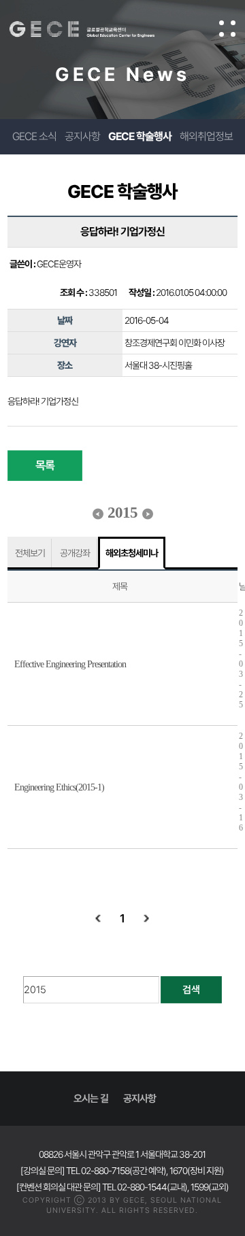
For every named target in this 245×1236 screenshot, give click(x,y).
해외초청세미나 (131, 553)
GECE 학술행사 (140, 136)
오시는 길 (91, 1098)
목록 (44, 465)
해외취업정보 (206, 136)
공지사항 (82, 136)
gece (96, 29)
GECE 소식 (34, 136)
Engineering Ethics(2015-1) (59, 787)
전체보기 (30, 553)
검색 (191, 990)
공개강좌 (75, 553)
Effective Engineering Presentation (70, 664)
